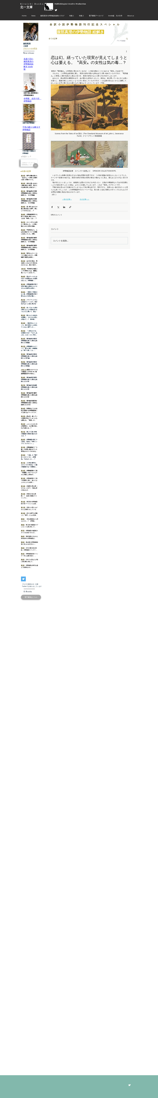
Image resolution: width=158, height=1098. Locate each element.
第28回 (23, 377)
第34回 (23, 323)
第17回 (23, 463)
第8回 (22, 525)
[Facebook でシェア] (52, 207)
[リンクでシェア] (70, 207)
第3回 (22, 554)
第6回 (22, 536)
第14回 (23, 486)
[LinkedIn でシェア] (64, 207)
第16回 (23, 470)
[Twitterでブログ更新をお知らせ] (23, 579)
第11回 (23, 507)
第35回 (23, 315)
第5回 (22, 542)
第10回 (23, 513)
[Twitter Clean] (56, 10)
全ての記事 (53, 39)
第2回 (22, 559)
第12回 (23, 501)
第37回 (23, 300)
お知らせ (23, 370)
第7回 (22, 530)
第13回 (23, 494)
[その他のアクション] (126, 51)
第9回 (22, 519)
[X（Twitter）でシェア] (58, 207)
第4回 (22, 548)
